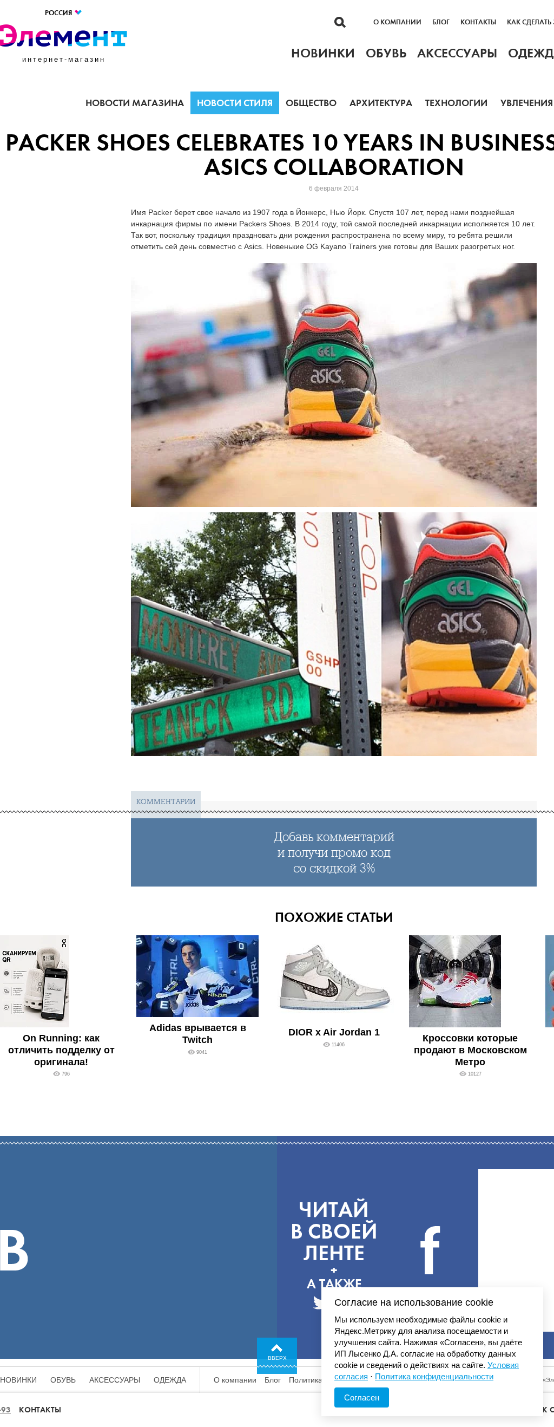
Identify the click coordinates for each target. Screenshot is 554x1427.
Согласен (361, 1397)
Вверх (277, 1358)
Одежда (170, 1380)
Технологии (456, 103)
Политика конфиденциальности (434, 1376)
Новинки (18, 1380)
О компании (397, 22)
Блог (441, 22)
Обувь (63, 1380)
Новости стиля (235, 103)
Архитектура (380, 103)
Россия (59, 13)
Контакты (478, 22)
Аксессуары (114, 1380)
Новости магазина (134, 103)
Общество (311, 103)
